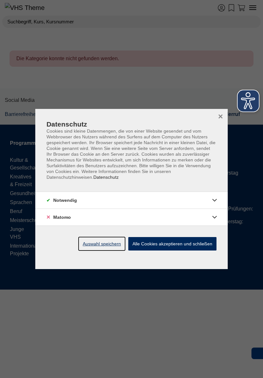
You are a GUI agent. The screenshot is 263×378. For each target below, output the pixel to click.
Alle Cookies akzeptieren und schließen (172, 243)
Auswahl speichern (102, 243)
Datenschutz (106, 177)
